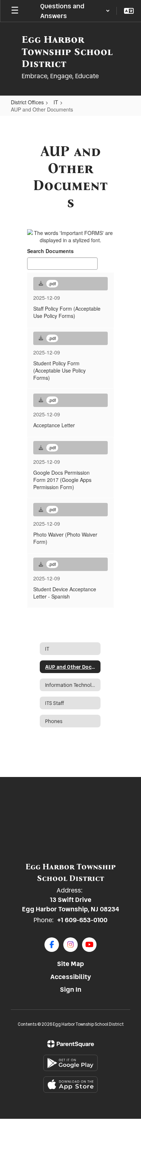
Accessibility (70, 977)
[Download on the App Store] (70, 1084)
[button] (75, 11)
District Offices (27, 102)
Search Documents (50, 251)
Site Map (70, 964)
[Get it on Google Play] (70, 1063)
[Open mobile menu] (14, 11)
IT (56, 102)
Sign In (70, 989)
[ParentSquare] (71, 1043)
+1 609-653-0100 (82, 920)
